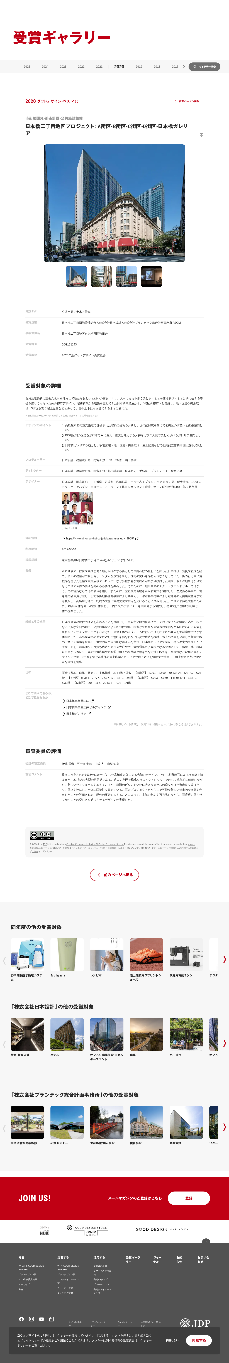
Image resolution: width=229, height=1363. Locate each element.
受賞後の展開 (100, 1266)
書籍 (21, 1289)
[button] (76, 276)
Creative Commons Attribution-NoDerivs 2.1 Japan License (95, 844)
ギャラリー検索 (207, 66)
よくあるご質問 (65, 1293)
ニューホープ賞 (65, 1288)
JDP (45, 844)
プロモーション (101, 1284)
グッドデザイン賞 (27, 1274)
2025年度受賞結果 (28, 1279)
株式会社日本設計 (109, 322)
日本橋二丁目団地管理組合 (79, 322)
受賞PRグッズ (101, 1279)
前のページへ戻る (189, 101)
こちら (35, 851)
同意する (199, 1340)
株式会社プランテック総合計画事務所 (147, 322)
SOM (177, 322)
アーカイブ (24, 1284)
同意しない (172, 1340)
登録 (189, 1198)
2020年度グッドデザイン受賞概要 (84, 355)
